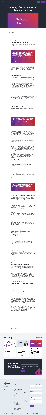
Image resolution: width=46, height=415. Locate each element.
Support (25, 396)
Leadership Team (26, 388)
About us (25, 384)
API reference (25, 393)
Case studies (25, 401)
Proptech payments (17, 404)
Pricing (15, 396)
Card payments (16, 393)
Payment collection (17, 384)
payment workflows (30, 149)
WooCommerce (16, 398)
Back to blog (11, 32)
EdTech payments (16, 409)
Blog (24, 402)
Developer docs (26, 392)
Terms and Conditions (14, 413)
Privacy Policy (6, 413)
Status (24, 394)
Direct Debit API (16, 391)
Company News (34, 30)
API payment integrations (17, 390)
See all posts (39, 337)
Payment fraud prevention (18, 388)
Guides (25, 400)
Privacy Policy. (23, 368)
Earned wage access (17, 405)
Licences (21, 413)
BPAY (14, 395)
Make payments (16, 385)
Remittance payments (17, 408)
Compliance (27, 413)
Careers (25, 385)
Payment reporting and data (18, 389)
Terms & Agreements (35, 413)
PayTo (15, 394)
